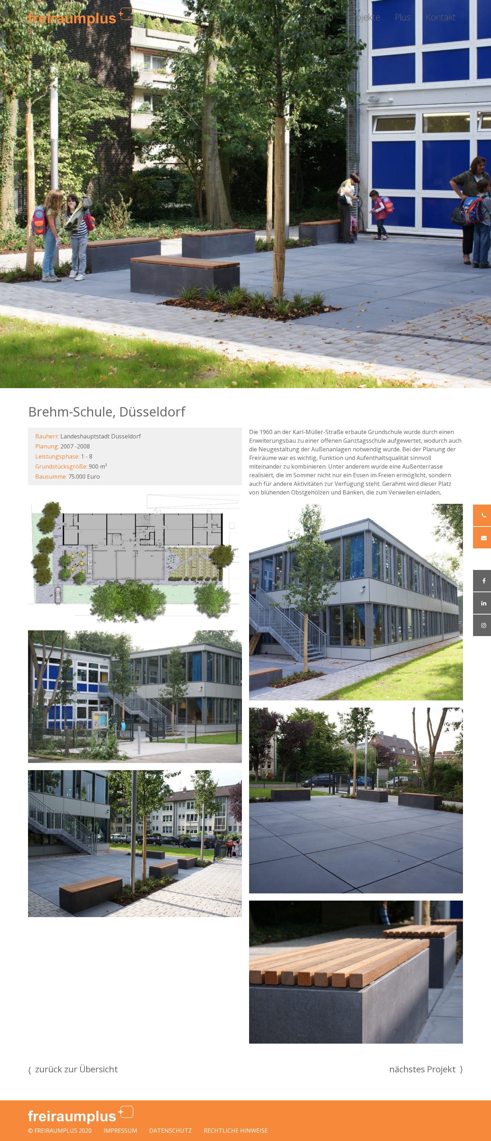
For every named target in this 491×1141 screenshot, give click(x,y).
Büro (323, 16)
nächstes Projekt (426, 1069)
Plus (403, 16)
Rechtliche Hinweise (236, 1131)
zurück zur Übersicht (73, 1070)
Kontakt (440, 16)
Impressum (120, 1131)
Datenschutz (170, 1131)
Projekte (364, 16)
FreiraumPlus (56, 1131)
